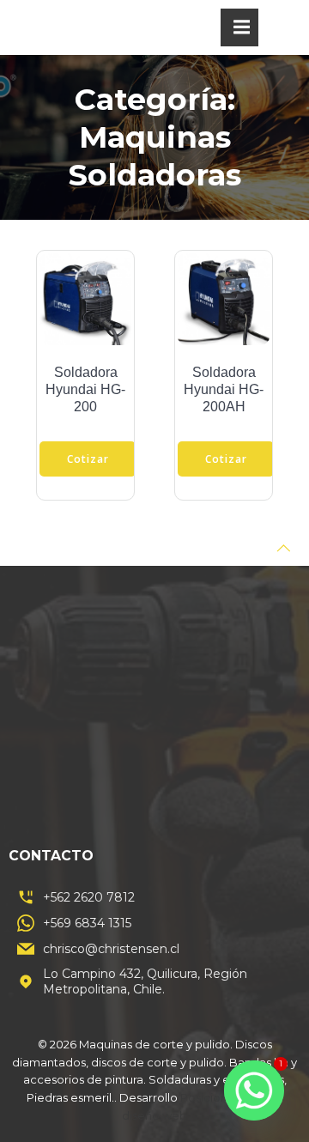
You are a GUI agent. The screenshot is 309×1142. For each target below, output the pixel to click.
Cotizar (88, 459)
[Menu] (239, 27)
